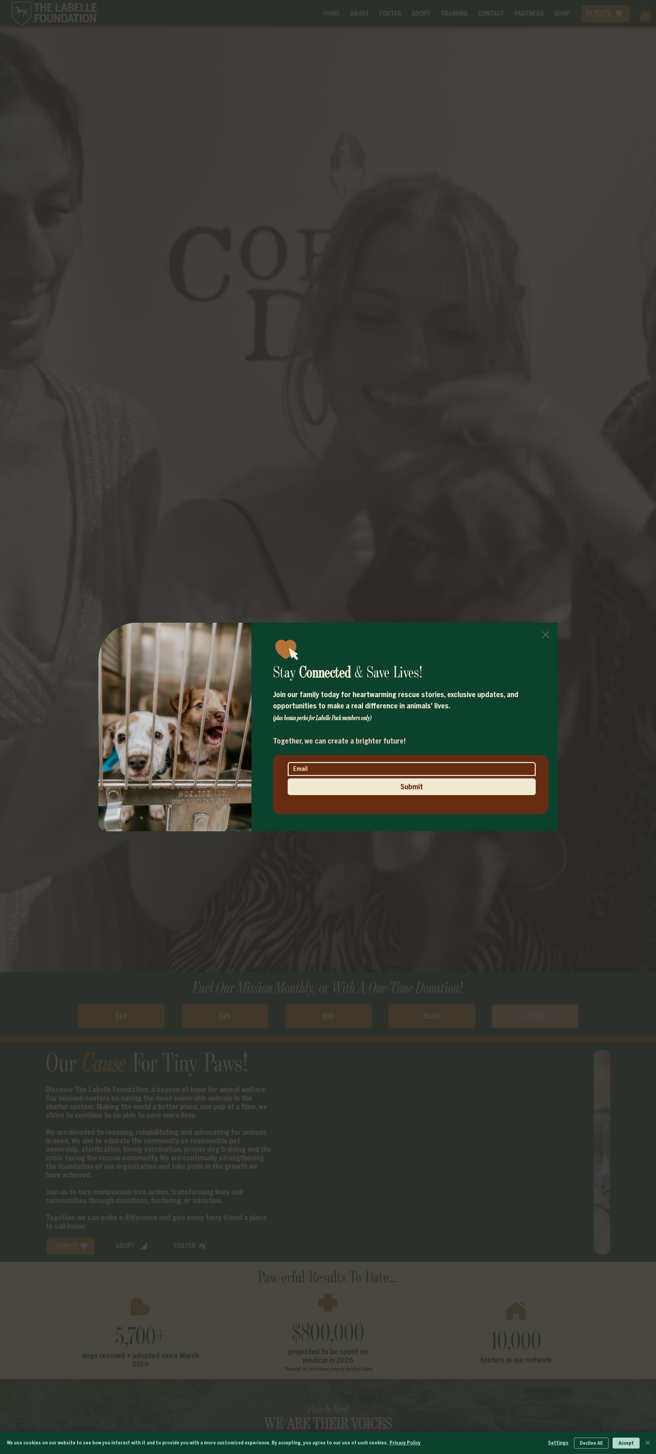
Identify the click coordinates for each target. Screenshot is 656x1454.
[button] (545, 635)
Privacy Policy (405, 1443)
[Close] (648, 1443)
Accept (626, 1443)
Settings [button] (558, 1443)
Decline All (591, 1443)
